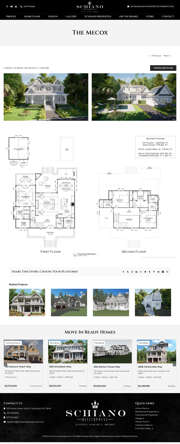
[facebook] (7, 6)
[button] (5, 364)
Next (166, 55)
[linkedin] (16, 6)
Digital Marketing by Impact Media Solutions (116, 436)
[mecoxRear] (134, 74)
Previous (156, 55)
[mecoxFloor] (90, 135)
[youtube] (11, 6)
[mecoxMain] (46, 74)
